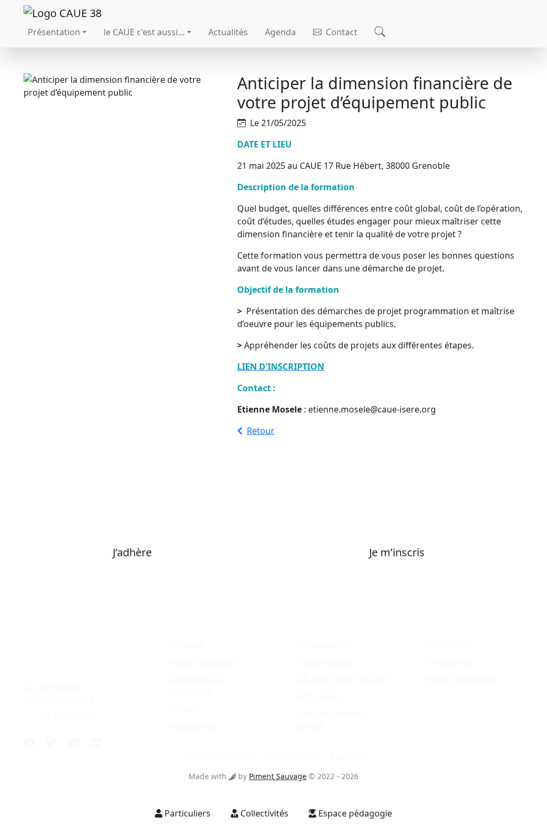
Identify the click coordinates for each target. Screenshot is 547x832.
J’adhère (132, 552)
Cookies (347, 755)
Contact (340, 32)
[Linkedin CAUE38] (96, 743)
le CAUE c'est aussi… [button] (144, 32)
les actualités (323, 644)
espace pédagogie (462, 679)
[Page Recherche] (379, 32)
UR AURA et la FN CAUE (343, 679)
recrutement (194, 726)
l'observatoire (325, 661)
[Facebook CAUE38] (29, 743)
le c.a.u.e (186, 644)
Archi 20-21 (319, 696)
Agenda (280, 32)
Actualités (228, 32)
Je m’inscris (397, 552)
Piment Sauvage (278, 776)
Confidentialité (292, 755)
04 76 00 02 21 (69, 717)
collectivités (448, 661)
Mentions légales (218, 755)
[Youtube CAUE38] (73, 743)
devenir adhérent (204, 661)
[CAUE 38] (62, 12)
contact (184, 708)
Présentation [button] (54, 32)
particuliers (448, 644)
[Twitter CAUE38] (51, 743)
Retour (261, 431)
